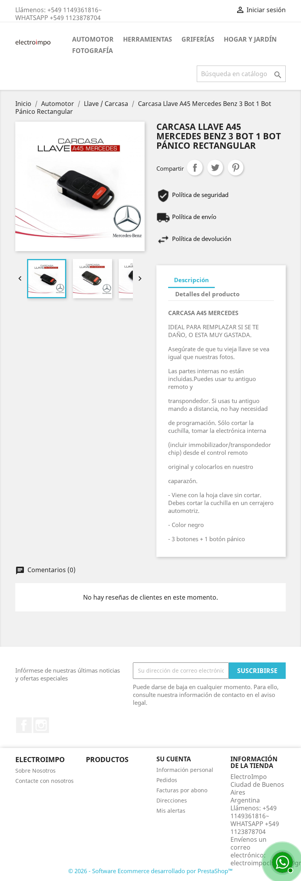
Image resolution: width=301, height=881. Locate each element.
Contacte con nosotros (44, 780)
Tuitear (215, 167)
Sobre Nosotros (35, 770)
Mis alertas (170, 810)
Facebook (24, 725)
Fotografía (92, 50)
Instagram (41, 725)
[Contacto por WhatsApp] (281, 861)
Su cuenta (173, 759)
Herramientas (147, 39)
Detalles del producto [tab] (207, 294)
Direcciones (171, 800)
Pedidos (166, 780)
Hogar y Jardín (250, 39)
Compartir (195, 167)
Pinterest (235, 167)
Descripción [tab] (191, 280)
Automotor (93, 39)
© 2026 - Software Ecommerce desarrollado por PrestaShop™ (150, 871)
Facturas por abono (181, 790)
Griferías (197, 39)
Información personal (184, 769)
